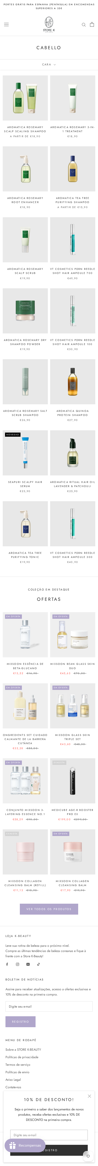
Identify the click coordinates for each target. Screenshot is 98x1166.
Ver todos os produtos (49, 909)
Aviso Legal (13, 1079)
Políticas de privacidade (21, 1057)
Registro (20, 1022)
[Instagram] (17, 964)
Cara (47, 64)
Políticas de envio (17, 1072)
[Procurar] (84, 24)
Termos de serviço (17, 1064)
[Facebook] (7, 964)
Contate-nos (13, 1087)
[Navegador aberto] (6, 24)
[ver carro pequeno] (92, 24)
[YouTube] (28, 964)
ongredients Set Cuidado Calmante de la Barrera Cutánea (25, 739)
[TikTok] (38, 964)
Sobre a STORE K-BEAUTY (23, 1049)
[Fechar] (89, 1096)
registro (49, 1150)
